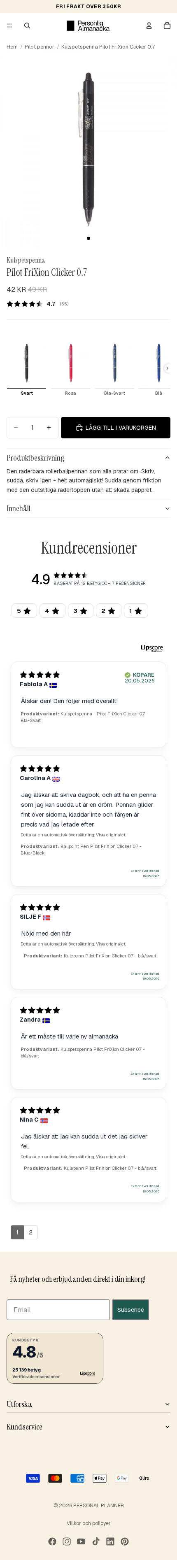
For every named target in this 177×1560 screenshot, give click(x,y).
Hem (12, 46)
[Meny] (9, 25)
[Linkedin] (110, 1541)
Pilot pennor (39, 46)
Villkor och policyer (89, 1523)
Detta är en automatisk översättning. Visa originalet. (73, 835)
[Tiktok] (96, 1541)
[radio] (27, 368)
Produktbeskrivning (35, 457)
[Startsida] (88, 25)
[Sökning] (27, 25)
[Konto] (149, 25)
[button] (55, 1358)
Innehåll (18, 508)
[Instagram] (67, 1541)
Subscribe (130, 1309)
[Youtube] (81, 1541)
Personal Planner (98, 1505)
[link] (40, 304)
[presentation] (167, 368)
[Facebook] (52, 1541)
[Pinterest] (125, 1541)
